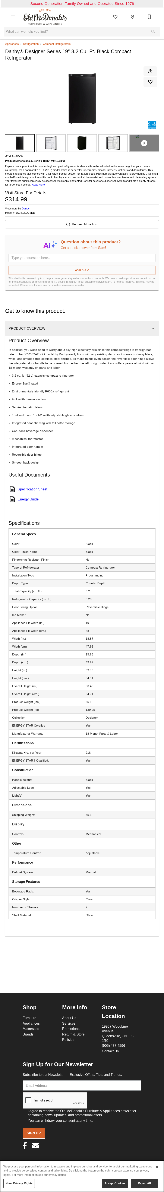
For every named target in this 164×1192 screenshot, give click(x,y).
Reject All (144, 1183)
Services (68, 1023)
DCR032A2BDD (25, 212)
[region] (82, 1176)
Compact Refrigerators (57, 43)
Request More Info (84, 224)
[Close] (157, 1167)
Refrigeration (31, 43)
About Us (69, 1018)
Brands (28, 1034)
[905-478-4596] (149, 17)
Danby (25, 208)
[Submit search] (153, 31)
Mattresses (31, 1029)
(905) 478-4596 (113, 1045)
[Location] (132, 17)
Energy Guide (28, 499)
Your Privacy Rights (19, 1183)
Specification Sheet (32, 489)
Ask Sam (82, 270)
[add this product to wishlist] (150, 82)
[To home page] (45, 16)
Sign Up (34, 1133)
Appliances (12, 43)
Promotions (70, 1029)
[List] (115, 17)
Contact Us (110, 1051)
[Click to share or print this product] (150, 71)
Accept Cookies (115, 1183)
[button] (13, 17)
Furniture (29, 1018)
